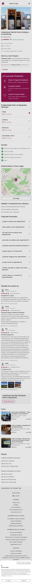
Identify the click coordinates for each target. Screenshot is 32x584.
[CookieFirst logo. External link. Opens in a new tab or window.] (1, 565)
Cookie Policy (9, 575)
